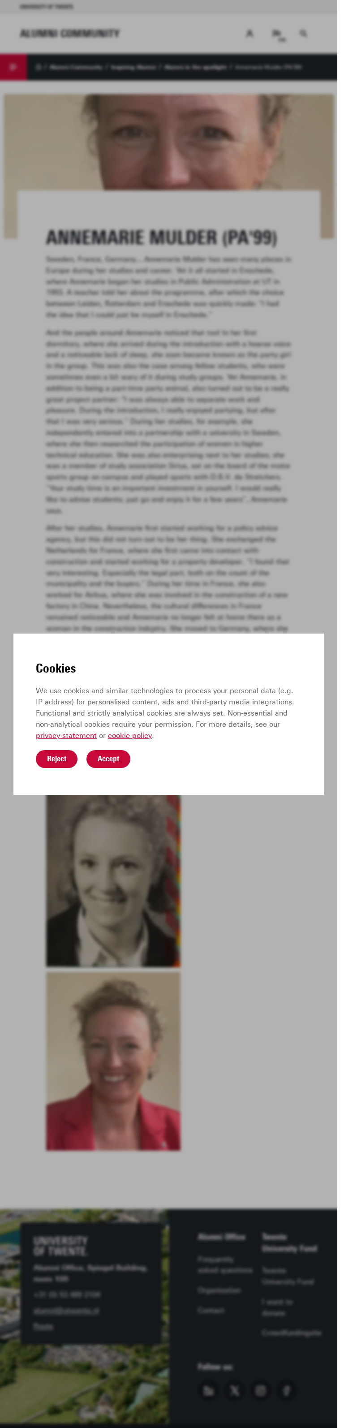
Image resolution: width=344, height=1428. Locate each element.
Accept (108, 758)
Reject (56, 758)
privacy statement (66, 735)
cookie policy (130, 735)
